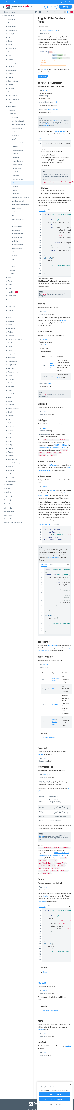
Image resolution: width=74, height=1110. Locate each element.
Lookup (46, 495)
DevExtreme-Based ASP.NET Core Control (52, 447)
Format (45, 887)
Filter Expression (52, 109)
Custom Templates (49, 738)
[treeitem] (18, 15)
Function (45, 90)
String (56, 102)
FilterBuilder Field (52, 30)
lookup (42, 982)
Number (52, 365)
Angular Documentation (49, 12)
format (59, 377)
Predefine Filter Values (50, 1011)
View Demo (42, 76)
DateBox (40, 495)
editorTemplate (52, 465)
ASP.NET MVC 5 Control (61, 445)
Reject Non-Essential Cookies (54, 1099)
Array (44, 30)
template (45, 664)
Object (47, 345)
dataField (46, 126)
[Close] (70, 1084)
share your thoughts (58, 2)
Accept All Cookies (55, 1094)
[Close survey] (69, 1)
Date (51, 368)
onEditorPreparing (53, 557)
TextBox (66, 493)
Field (44, 69)
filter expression (60, 131)
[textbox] (18, 12)
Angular (26, 6)
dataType (52, 490)
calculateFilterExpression (47, 124)
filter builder (56, 120)
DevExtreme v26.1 (11, 2)
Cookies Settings (55, 1104)
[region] (55, 1096)
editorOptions (42, 901)
